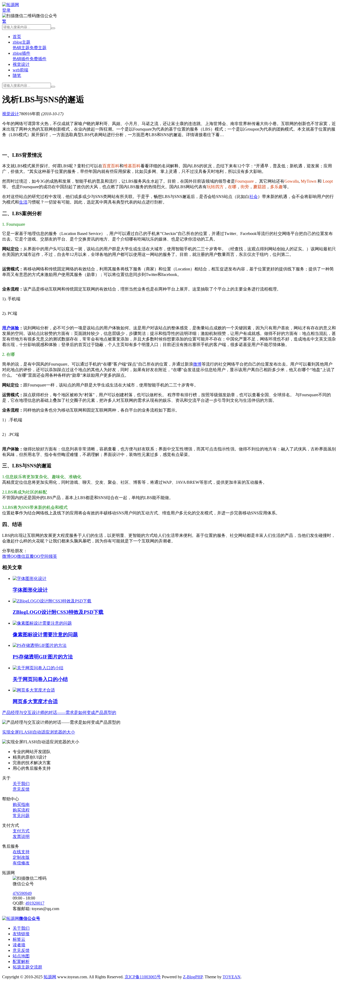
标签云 (19, 939)
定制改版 (21, 857)
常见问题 (21, 815)
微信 (21, 556)
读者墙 (19, 945)
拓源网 (50, 977)
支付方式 (21, 831)
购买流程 (21, 810)
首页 (17, 36)
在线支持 (21, 852)
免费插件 (38, 59)
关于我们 (21, 783)
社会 (253, 196)
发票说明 (21, 836)
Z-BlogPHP (193, 977)
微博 (197, 364)
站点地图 (21, 956)
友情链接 (21, 934)
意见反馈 (21, 789)
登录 (6, 10)
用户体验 (10, 328)
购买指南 (21, 804)
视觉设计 (21, 64)
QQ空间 (41, 556)
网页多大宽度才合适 (35, 701)
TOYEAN (232, 977)
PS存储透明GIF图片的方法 (43, 657)
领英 (53, 556)
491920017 (34, 903)
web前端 (20, 70)
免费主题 (38, 47)
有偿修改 (21, 863)
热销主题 (21, 47)
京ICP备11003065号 (143, 977)
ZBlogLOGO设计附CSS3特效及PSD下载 (58, 612)
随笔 (17, 75)
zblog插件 (21, 53)
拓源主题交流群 (27, 967)
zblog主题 (21, 42)
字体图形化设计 (30, 590)
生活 (23, 202)
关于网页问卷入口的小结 (40, 679)
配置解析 (21, 961)
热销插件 (21, 59)
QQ (14, 556)
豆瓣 (29, 556)
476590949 (22, 893)
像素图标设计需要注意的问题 (45, 634)
